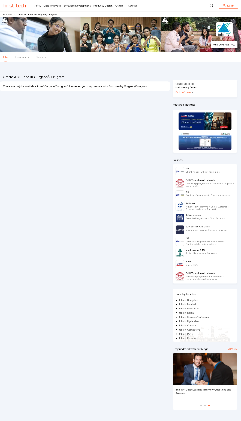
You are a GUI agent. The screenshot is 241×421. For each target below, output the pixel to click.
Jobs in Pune (186, 334)
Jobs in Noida (186, 313)
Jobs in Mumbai (187, 304)
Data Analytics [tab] (52, 5)
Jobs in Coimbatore (189, 329)
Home (9, 14)
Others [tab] (119, 5)
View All (232, 348)
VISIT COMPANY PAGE (224, 44)
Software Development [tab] (77, 5)
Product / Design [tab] (103, 5)
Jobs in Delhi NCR (189, 308)
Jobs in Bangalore (189, 300)
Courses (132, 5)
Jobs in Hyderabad (189, 321)
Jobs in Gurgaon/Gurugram (194, 317)
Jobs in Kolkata (187, 338)
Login (230, 5)
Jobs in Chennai (187, 325)
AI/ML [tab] (38, 5)
